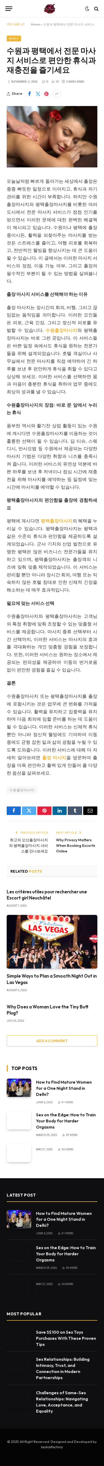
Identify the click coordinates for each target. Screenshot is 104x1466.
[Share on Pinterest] (46, 94)
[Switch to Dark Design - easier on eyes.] (87, 8)
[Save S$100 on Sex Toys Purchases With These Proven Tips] (19, 1338)
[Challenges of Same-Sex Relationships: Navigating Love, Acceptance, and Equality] (19, 1398)
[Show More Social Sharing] (57, 94)
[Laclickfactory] (50, 8)
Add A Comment (52, 1041)
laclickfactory (52, 1447)
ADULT (14, 38)
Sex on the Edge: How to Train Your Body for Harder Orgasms (66, 1121)
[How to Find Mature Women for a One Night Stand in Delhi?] (19, 1088)
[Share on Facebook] (29, 94)
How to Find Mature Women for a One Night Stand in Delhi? (64, 1088)
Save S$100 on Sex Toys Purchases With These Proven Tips (66, 1338)
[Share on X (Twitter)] (38, 94)
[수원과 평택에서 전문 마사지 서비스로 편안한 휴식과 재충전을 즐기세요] (52, 166)
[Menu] (8, 9)
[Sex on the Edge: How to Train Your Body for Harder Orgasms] (19, 1120)
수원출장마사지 (21, 790)
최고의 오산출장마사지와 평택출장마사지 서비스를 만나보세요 (28, 846)
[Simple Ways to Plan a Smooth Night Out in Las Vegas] (52, 942)
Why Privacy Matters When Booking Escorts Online (75, 846)
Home (35, 24)
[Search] (96, 9)
